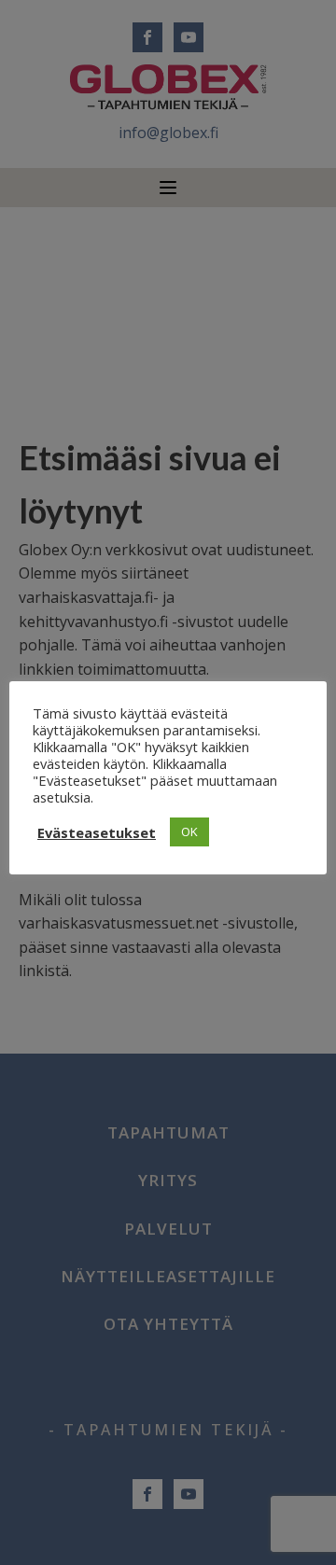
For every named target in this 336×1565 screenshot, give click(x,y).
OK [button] (189, 831)
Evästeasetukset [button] (96, 832)
